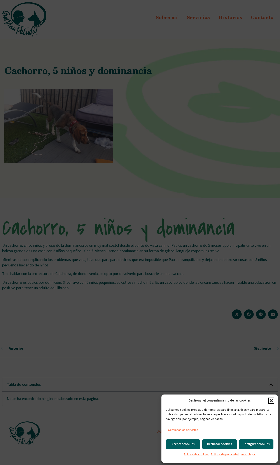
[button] (271, 400)
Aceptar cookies (183, 444)
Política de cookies (196, 454)
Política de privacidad (225, 454)
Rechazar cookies (219, 444)
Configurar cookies (256, 444)
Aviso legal (248, 454)
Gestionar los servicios (183, 430)
